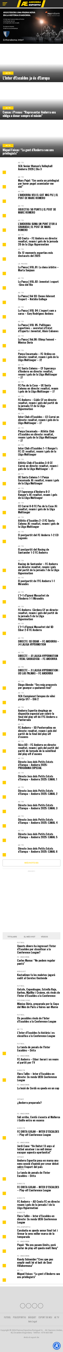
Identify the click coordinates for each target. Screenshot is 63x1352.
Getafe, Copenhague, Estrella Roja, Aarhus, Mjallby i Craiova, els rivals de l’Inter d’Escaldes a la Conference (38, 992)
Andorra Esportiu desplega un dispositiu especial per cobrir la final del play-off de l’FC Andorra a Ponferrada (37, 715)
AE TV (21, 163)
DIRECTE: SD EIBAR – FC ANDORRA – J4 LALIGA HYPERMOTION (38, 643)
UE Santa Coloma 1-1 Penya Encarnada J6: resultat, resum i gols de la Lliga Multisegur (38, 480)
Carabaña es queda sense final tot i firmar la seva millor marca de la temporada (37, 1233)
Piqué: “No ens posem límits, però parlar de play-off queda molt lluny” (37, 1246)
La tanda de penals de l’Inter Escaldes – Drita (33, 1048)
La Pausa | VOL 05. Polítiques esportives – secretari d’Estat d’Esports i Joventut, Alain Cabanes (38, 328)
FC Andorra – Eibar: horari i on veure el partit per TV (37, 1060)
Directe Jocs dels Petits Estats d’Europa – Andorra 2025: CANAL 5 (37, 835)
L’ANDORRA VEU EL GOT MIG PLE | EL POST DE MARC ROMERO (38, 196)
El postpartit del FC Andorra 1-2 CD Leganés (38, 536)
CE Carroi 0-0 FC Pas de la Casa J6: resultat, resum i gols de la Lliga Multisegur (37, 509)
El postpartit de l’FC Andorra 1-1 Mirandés (36, 582)
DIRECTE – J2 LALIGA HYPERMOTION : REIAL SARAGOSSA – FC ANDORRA (38, 657)
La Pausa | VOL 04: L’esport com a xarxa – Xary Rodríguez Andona (37, 312)
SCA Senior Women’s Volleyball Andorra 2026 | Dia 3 (35, 167)
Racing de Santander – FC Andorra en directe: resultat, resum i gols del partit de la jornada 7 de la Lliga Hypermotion (38, 568)
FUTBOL (7, 1317)
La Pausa (23, 264)
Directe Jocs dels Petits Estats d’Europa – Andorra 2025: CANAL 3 (37, 807)
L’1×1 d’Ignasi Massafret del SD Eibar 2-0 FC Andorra (35, 628)
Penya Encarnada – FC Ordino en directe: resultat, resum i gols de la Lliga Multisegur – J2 (38, 357)
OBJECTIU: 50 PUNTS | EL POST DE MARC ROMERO (37, 211)
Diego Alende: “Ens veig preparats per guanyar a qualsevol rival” (37, 686)
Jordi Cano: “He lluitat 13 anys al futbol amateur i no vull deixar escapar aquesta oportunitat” (36, 1149)
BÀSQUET (32, 1317)
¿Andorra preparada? (29, 1102)
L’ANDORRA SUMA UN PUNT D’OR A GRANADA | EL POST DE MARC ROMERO (37, 226)
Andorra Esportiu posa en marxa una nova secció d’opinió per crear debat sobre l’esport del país (38, 1163)
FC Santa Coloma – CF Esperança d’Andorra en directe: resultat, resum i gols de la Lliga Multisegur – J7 (37, 373)
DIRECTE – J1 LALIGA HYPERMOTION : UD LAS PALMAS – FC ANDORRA (38, 672)
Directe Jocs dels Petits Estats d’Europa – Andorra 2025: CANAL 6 (37, 850)
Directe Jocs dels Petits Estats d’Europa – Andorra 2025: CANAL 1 (37, 778)
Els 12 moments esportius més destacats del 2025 (35, 254)
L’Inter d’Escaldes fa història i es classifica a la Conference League (36, 1034)
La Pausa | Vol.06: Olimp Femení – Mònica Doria (37, 341)
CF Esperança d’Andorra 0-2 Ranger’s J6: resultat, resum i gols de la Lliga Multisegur (37, 494)
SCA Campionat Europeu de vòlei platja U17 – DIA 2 (36, 697)
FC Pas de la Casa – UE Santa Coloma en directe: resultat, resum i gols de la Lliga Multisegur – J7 (38, 388)
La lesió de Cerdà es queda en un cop (38, 1088)
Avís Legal (32, 1321)
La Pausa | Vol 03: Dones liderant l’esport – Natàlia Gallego (36, 297)
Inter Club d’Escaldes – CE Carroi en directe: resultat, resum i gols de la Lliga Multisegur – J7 (38, 420)
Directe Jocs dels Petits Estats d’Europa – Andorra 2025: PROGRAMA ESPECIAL (35, 764)
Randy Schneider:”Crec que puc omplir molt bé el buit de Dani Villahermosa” (35, 1262)
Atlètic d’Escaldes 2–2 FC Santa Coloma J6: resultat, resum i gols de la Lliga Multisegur (38, 523)
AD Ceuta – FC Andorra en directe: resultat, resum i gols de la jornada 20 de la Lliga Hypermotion (38, 241)
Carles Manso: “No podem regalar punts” (36, 962)
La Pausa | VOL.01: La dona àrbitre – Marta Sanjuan (38, 269)
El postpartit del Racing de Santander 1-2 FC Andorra (33, 551)
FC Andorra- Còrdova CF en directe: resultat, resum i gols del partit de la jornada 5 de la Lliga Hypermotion (38, 614)
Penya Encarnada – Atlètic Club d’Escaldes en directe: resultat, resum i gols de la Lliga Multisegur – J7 (37, 436)
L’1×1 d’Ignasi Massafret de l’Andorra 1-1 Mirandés (33, 597)
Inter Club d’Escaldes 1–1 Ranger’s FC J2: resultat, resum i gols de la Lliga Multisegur (37, 451)
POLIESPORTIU (19, 1317)
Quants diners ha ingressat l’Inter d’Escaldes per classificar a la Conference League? (36, 949)
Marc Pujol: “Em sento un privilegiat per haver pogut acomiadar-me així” (38, 183)
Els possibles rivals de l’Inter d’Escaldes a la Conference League (36, 1019)
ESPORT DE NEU (45, 1317)
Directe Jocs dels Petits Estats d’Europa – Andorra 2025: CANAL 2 (37, 792)
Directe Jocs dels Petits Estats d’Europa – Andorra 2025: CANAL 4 (37, 821)
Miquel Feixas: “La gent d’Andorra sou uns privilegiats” (38, 1275)
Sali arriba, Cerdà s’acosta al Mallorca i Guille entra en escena (38, 1118)
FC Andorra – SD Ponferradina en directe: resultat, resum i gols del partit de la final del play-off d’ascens (37, 732)
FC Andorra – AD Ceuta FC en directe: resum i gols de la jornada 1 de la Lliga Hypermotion (38, 1204)
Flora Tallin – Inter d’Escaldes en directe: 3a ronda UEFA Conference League (37, 1077)
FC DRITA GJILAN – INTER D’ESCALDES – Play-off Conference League (38, 1133)
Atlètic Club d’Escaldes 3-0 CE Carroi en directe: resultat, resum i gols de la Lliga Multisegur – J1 (38, 465)
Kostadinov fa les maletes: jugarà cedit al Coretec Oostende (36, 976)
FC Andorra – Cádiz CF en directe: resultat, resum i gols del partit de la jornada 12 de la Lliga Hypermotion (38, 404)
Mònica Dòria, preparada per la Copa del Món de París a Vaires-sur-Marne (38, 1005)
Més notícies (31, 863)
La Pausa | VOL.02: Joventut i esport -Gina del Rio (38, 283)
